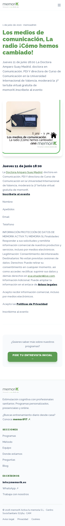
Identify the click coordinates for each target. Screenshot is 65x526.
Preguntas (9, 459)
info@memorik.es (14, 482)
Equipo (7, 447)
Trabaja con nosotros (16, 494)
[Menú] (59, 5)
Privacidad (22, 519)
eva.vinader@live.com (41, 275)
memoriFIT (21, 419)
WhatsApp (10, 488)
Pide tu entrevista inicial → (32, 357)
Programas (9, 435)
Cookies (35, 519)
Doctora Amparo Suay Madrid (24, 172)
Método (7, 441)
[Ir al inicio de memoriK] (11, 390)
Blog (5, 465)
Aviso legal (8, 519)
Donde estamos (12, 453)
